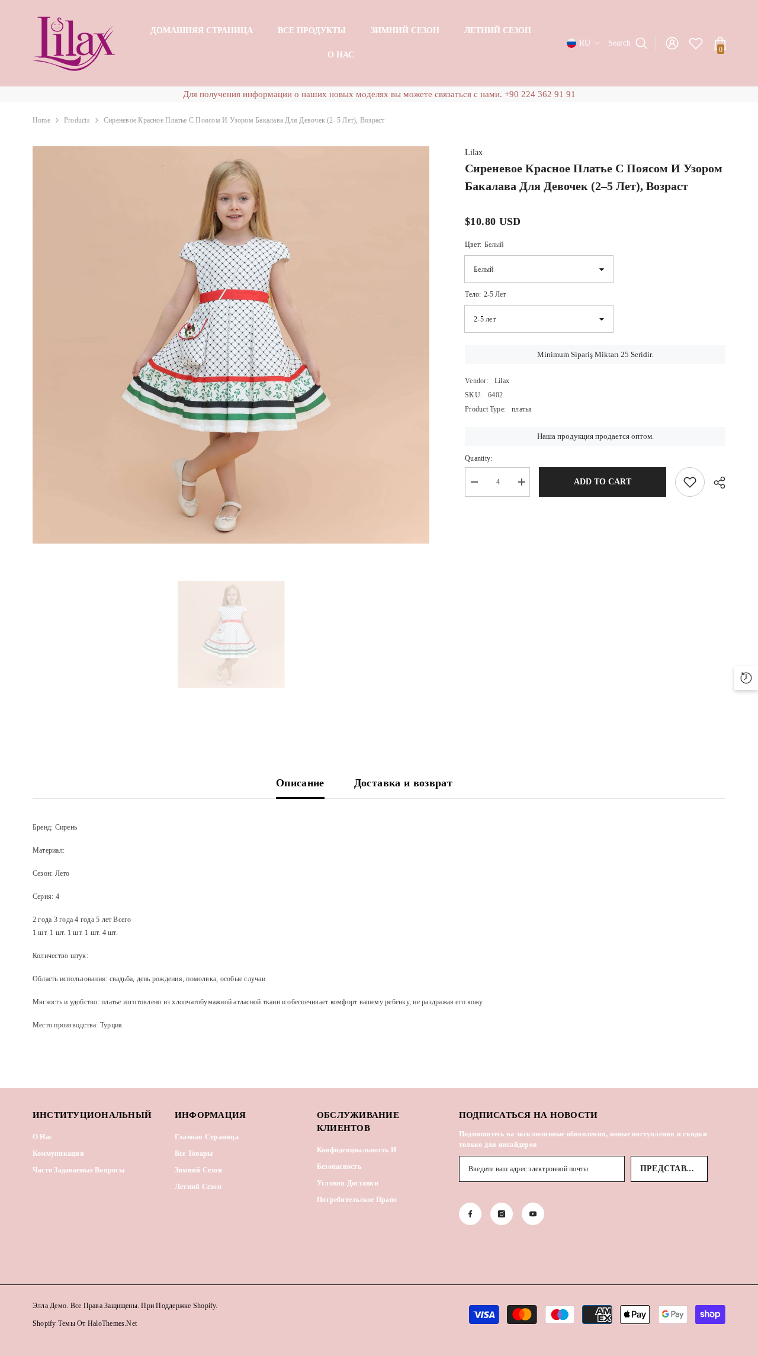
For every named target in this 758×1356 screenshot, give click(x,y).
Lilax (474, 152)
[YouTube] (533, 1214)
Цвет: (484, 244)
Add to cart (602, 481)
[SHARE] (715, 482)
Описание (300, 783)
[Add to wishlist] (690, 482)
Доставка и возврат (403, 783)
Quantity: (478, 458)
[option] (231, 345)
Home (41, 120)
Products (77, 120)
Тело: (485, 294)
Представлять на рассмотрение (674, 1168)
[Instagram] (501, 1214)
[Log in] (672, 43)
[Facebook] (470, 1214)
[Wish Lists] (696, 43)
